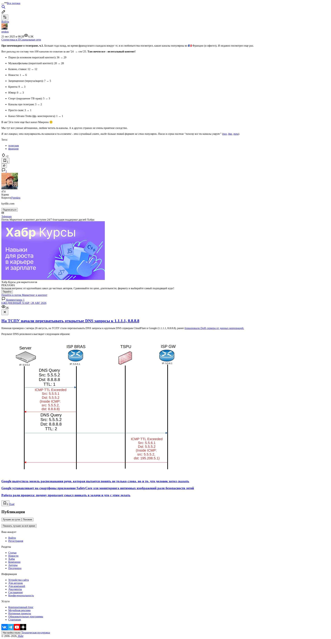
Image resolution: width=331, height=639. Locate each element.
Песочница (14, 568)
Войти (12, 537)
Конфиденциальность (21, 595)
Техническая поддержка (36, 632)
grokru (5, 31)
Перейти (7, 291)
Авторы (13, 565)
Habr (20, 636)
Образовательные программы (25, 616)
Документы (15, 589)
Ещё (11, 504)
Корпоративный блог (20, 607)
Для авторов (15, 583)
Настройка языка (11, 632)
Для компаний (16, 586)
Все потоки (13, 3)
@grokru (15, 197)
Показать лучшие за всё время (19, 526)
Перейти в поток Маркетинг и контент (24, 295)
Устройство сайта (18, 579)
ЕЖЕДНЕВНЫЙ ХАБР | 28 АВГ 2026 (23, 302)
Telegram (6, 216)
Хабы (11, 558)
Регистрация (15, 540)
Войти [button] (5, 21)
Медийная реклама (19, 610)
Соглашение (15, 592)
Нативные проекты (19, 613)
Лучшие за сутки (11, 519)
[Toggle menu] (2, 4)
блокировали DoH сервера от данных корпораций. (214, 328)
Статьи (12, 552)
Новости (13, 555)
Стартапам (14, 619)
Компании (14, 561)
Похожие (27, 519)
